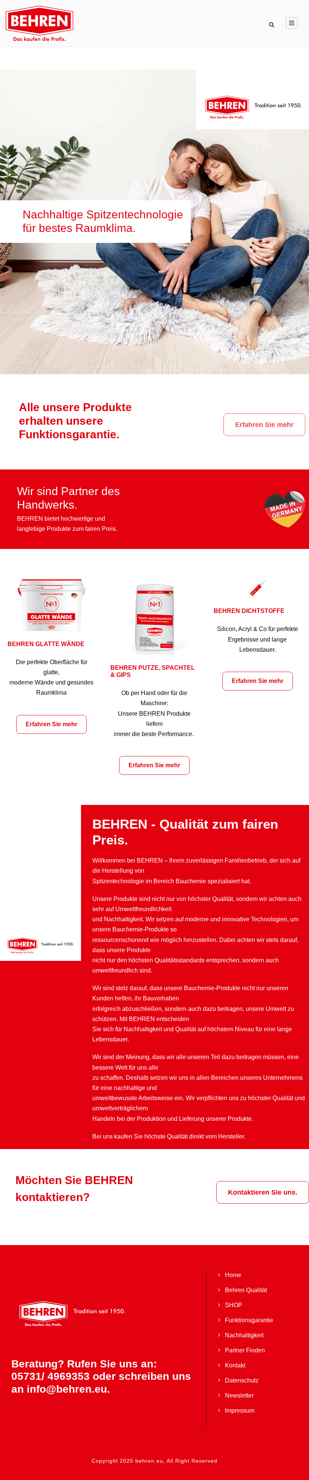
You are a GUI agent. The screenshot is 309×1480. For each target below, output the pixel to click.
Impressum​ (239, 1410)
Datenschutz (242, 1380)
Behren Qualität (246, 1290)
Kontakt (235, 1365)
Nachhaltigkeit (244, 1335)
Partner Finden (245, 1350)
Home (233, 1275)
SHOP (233, 1305)
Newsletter (239, 1395)
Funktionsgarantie (249, 1320)
